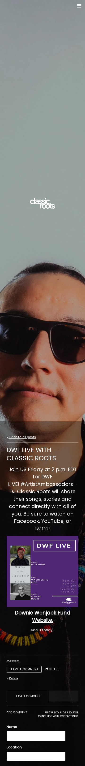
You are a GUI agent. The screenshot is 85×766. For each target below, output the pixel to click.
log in (58, 712)
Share (54, 669)
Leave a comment (24, 669)
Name (12, 726)
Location (14, 747)
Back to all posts (22, 437)
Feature (13, 678)
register (72, 712)
